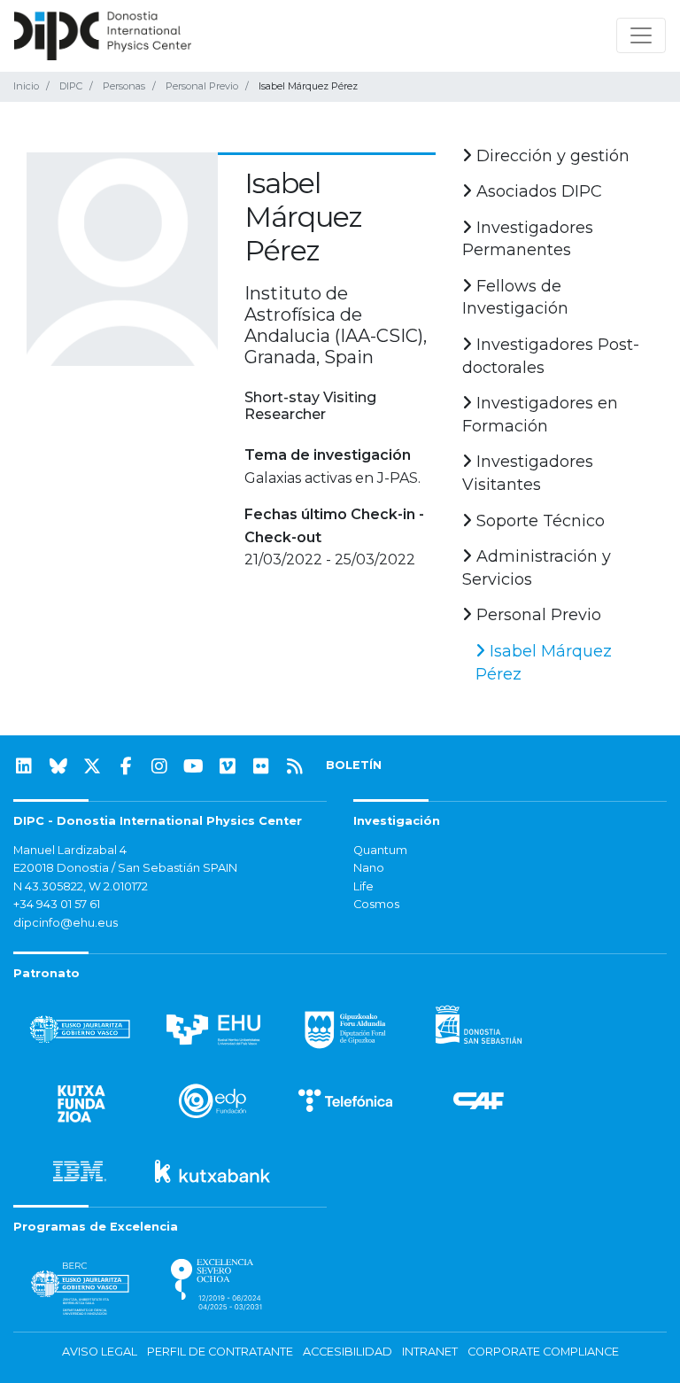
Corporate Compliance (543, 1351)
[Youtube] (194, 766)
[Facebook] (125, 766)
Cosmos (376, 904)
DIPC (70, 86)
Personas (124, 86)
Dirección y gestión (551, 156)
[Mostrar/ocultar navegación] (641, 35)
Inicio (26, 86)
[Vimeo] (227, 766)
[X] (92, 766)
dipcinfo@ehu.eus (65, 922)
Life (363, 886)
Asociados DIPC (537, 191)
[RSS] (295, 766)
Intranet (430, 1351)
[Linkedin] (24, 766)
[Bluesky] (58, 766)
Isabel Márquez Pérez (543, 662)
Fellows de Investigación (515, 297)
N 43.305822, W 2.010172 (80, 886)
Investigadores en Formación (540, 414)
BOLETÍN (354, 765)
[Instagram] (159, 766)
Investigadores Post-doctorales (550, 356)
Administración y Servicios (536, 568)
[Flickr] (261, 766)
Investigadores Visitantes (527, 473)
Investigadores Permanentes (527, 239)
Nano (368, 867)
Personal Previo (202, 86)
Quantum (380, 850)
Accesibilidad (347, 1351)
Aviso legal (99, 1351)
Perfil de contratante (220, 1351)
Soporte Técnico (538, 521)
